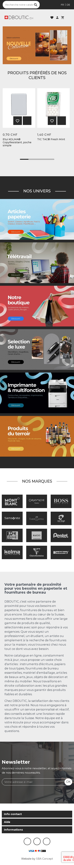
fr (62, 4)
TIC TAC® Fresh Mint (51, 139)
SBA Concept (44, 858)
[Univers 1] (37, 349)
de (68, 4)
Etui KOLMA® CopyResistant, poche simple (17, 142)
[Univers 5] (37, 219)
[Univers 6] (37, 392)
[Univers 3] (37, 305)
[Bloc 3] (37, 45)
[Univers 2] (37, 262)
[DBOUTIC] (19, 17)
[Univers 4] (37, 436)
